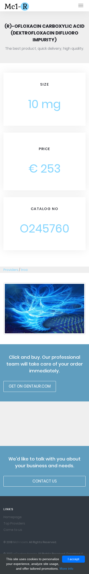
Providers (10, 269)
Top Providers (14, 523)
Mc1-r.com (20, 542)
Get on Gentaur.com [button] (30, 386)
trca (24, 269)
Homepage (12, 517)
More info (66, 568)
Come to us (12, 529)
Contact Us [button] (44, 481)
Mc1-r (17, 6)
